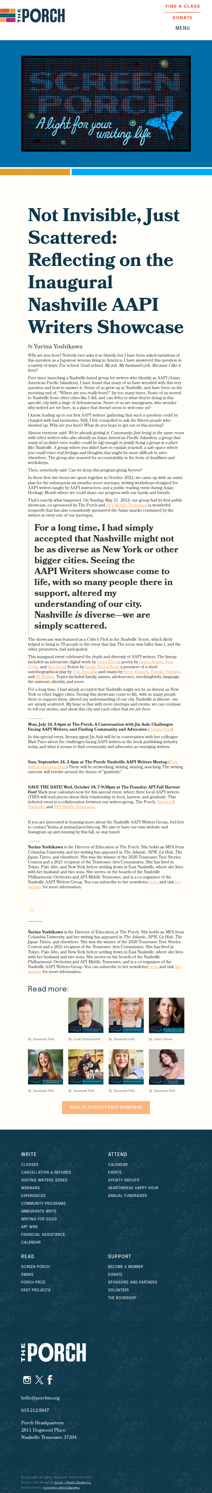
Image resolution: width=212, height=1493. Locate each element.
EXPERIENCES (33, 1196)
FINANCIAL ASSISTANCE (43, 1235)
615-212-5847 (35, 1411)
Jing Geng (56, 667)
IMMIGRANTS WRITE (39, 1211)
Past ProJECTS (36, 1290)
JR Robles (45, 677)
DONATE (183, 18)
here (152, 882)
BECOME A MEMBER (125, 1267)
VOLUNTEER (118, 1290)
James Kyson (150, 662)
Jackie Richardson (101, 667)
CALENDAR (31, 1242)
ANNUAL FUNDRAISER (127, 1196)
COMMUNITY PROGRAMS (43, 1204)
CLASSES (30, 1165)
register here (160, 729)
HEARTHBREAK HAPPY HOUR (133, 1188)
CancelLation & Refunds (46, 1172)
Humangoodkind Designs (61, 1487)
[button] (182, 28)
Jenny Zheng (107, 662)
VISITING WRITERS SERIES (44, 1180)
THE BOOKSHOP (122, 1298)
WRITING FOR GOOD (39, 1219)
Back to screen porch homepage (106, 1107)
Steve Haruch (136, 672)
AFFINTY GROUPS (124, 1180)
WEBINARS (30, 1188)
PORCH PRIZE (33, 1282)
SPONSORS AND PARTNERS (132, 1282)
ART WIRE (29, 1227)
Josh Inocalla (84, 672)
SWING (27, 1275)
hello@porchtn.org (40, 1399)
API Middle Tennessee (126, 505)
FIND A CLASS (182, 6)
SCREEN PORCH (35, 1267)
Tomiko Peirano (165, 672)
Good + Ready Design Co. (73, 1482)
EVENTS (115, 1172)
